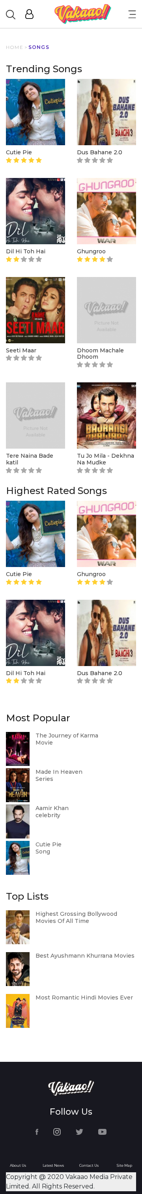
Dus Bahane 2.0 (99, 152)
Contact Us (89, 1165)
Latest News (53, 1165)
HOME (14, 47)
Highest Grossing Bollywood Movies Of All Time (76, 917)
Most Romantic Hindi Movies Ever (84, 997)
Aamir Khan (52, 808)
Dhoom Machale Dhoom (100, 354)
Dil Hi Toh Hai (25, 251)
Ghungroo (91, 251)
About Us (18, 1165)
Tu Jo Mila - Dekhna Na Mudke (105, 459)
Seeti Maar (21, 350)
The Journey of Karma (67, 735)
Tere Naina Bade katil (29, 459)
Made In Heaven (59, 771)
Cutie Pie (19, 152)
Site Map (124, 1165)
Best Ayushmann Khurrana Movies (85, 955)
